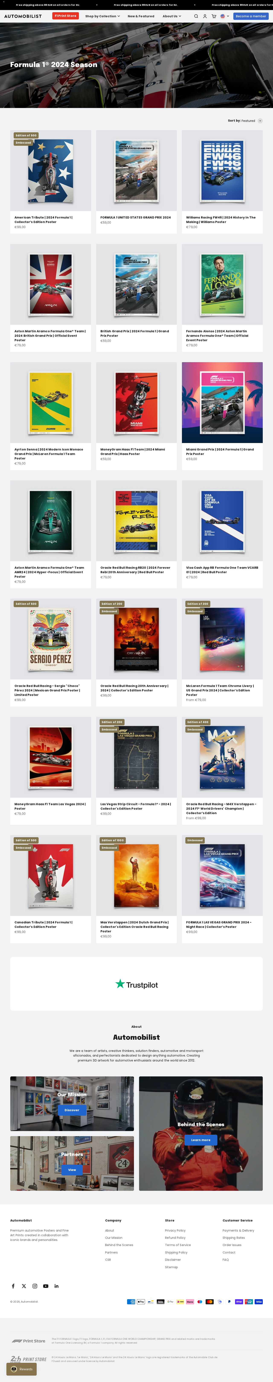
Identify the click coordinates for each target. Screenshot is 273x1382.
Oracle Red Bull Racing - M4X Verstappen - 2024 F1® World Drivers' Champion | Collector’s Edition (221, 808)
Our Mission (114, 1238)
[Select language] (225, 16)
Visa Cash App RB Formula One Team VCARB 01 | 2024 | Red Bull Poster (222, 570)
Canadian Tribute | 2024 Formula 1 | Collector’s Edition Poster (43, 924)
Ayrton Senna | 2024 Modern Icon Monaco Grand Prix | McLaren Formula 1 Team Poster (49, 454)
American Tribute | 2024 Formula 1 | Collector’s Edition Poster (43, 219)
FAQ (226, 1260)
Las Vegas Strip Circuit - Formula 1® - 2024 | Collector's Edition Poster (135, 806)
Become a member (251, 16)
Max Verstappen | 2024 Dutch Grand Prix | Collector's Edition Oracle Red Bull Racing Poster (134, 926)
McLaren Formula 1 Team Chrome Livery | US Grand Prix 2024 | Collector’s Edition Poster (220, 690)
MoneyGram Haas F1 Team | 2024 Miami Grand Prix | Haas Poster (132, 451)
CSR (108, 1260)
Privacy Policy (175, 1230)
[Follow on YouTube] (46, 1286)
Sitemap (171, 1267)
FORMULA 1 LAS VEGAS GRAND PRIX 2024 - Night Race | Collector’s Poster (218, 924)
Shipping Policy (176, 1252)
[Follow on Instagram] (35, 1286)
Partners (111, 1252)
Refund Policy (175, 1238)
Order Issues (232, 1245)
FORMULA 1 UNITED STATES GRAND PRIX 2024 (135, 217)
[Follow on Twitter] (24, 1286)
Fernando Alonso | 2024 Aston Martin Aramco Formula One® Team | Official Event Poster (217, 335)
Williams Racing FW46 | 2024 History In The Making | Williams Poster (221, 219)
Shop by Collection (100, 16)
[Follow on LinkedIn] (57, 1286)
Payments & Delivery (238, 1230)
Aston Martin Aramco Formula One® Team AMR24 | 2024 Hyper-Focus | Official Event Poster (49, 572)
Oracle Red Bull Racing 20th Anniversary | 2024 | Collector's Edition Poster (134, 688)
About (109, 1230)
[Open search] (196, 16)
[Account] (205, 16)
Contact (229, 1252)
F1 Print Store (65, 16)
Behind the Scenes (119, 1245)
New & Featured (141, 16)
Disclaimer (173, 1260)
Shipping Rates (234, 1238)
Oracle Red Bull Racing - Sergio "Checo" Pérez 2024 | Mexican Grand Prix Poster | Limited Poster (47, 690)
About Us (170, 16)
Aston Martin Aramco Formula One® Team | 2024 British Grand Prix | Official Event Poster (50, 335)
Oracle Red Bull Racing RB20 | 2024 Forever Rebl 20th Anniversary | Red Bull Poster (135, 570)
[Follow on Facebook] (13, 1286)
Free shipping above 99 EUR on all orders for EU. (115, 5)
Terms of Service (178, 1245)
